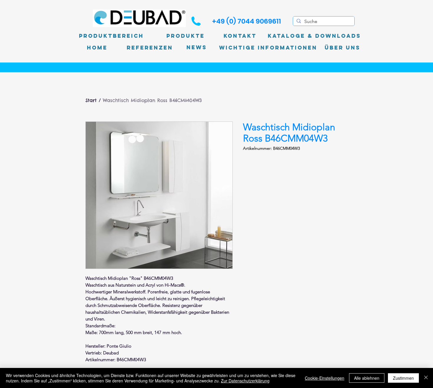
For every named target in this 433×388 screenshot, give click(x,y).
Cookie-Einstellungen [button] (324, 378)
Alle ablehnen (366, 378)
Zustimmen (403, 378)
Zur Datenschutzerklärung (245, 381)
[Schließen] (425, 378)
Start (91, 100)
